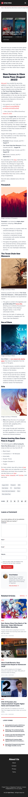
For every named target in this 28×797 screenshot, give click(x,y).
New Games (5, 488)
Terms (14, 772)
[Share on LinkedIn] (14, 501)
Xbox (15, 160)
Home (2, 7)
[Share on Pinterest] (18, 501)
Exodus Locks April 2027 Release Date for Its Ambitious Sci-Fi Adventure (15, 735)
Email (3, 547)
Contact (14, 766)
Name (3, 539)
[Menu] (25, 3)
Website (3, 554)
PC (11, 488)
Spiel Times (11, 792)
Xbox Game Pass (6, 494)
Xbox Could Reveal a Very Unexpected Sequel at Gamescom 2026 (13, 664)
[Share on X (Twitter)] (11, 501)
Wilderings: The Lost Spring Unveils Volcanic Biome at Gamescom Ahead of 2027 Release (14, 730)
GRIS (19, 485)
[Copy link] (25, 501)
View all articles (13, 585)
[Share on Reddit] (21, 501)
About (14, 763)
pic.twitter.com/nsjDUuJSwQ (11, 108)
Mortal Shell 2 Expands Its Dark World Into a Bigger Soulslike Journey (14, 745)
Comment (4, 522)
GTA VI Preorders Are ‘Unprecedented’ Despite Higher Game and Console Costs (13, 704)
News (2, 620)
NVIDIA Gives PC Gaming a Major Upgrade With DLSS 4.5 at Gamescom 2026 (14, 740)
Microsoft (4, 83)
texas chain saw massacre (8, 491)
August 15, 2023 (7, 113)
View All (22, 595)
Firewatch (13, 485)
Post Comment (7, 567)
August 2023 (5, 485)
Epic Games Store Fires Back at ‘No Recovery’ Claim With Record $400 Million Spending (14, 625)
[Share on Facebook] (7, 501)
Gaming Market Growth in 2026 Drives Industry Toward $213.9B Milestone (15, 725)
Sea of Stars (17, 488)
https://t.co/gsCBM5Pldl (12, 106)
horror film (19, 304)
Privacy (14, 769)
